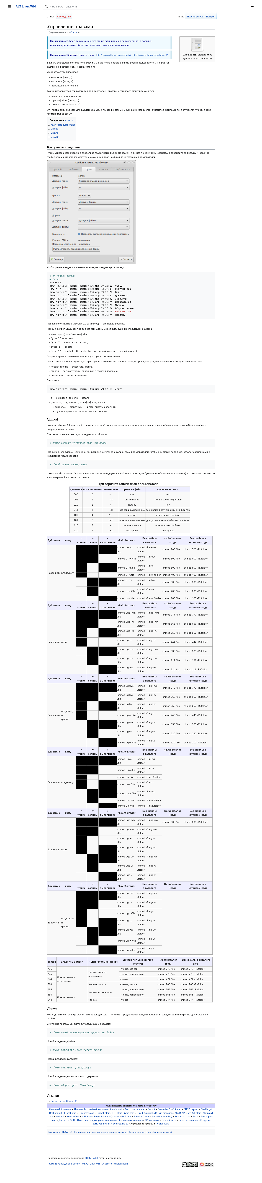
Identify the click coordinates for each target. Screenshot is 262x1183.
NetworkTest (73, 1116)
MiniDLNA (180, 1113)
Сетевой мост (168, 1120)
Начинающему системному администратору (100, 1132)
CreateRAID (164, 1109)
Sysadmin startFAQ (162, 1116)
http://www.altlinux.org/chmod (112, 55)
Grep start (129, 1113)
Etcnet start (70, 1113)
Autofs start (116, 1109)
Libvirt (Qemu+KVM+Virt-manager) (155, 1113)
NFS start (87, 1116)
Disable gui (206, 1109)
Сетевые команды (188, 1120)
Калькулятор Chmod (62, 1101)
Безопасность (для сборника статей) (150, 1132)
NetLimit (60, 1116)
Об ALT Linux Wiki (91, 1164)
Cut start (176, 1109)
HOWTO (67, 1132)
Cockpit (151, 1109)
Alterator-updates (99, 1109)
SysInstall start (182, 1116)
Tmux (196, 1116)
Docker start (55, 1113)
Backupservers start (134, 1109)
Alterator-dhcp (81, 1109)
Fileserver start (86, 1113)
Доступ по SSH (66, 1120)
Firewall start (103, 1113)
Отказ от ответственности (115, 1164)
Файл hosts (163, 1124)
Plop (96, 1116)
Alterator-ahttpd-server (59, 1109)
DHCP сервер (191, 1109)
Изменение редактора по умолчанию (97, 1120)
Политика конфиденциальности (64, 1164)
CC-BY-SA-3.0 (91, 1158)
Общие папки (152, 1120)
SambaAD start (142, 1116)
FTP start (117, 1113)
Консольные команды (131, 1120)
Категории (54, 1132)
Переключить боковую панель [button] (11, 8)
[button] (252, 6)
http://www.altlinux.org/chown (149, 55)
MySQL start (194, 1113)
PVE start (126, 1116)
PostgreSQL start (110, 1116)
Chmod (74, 32)
